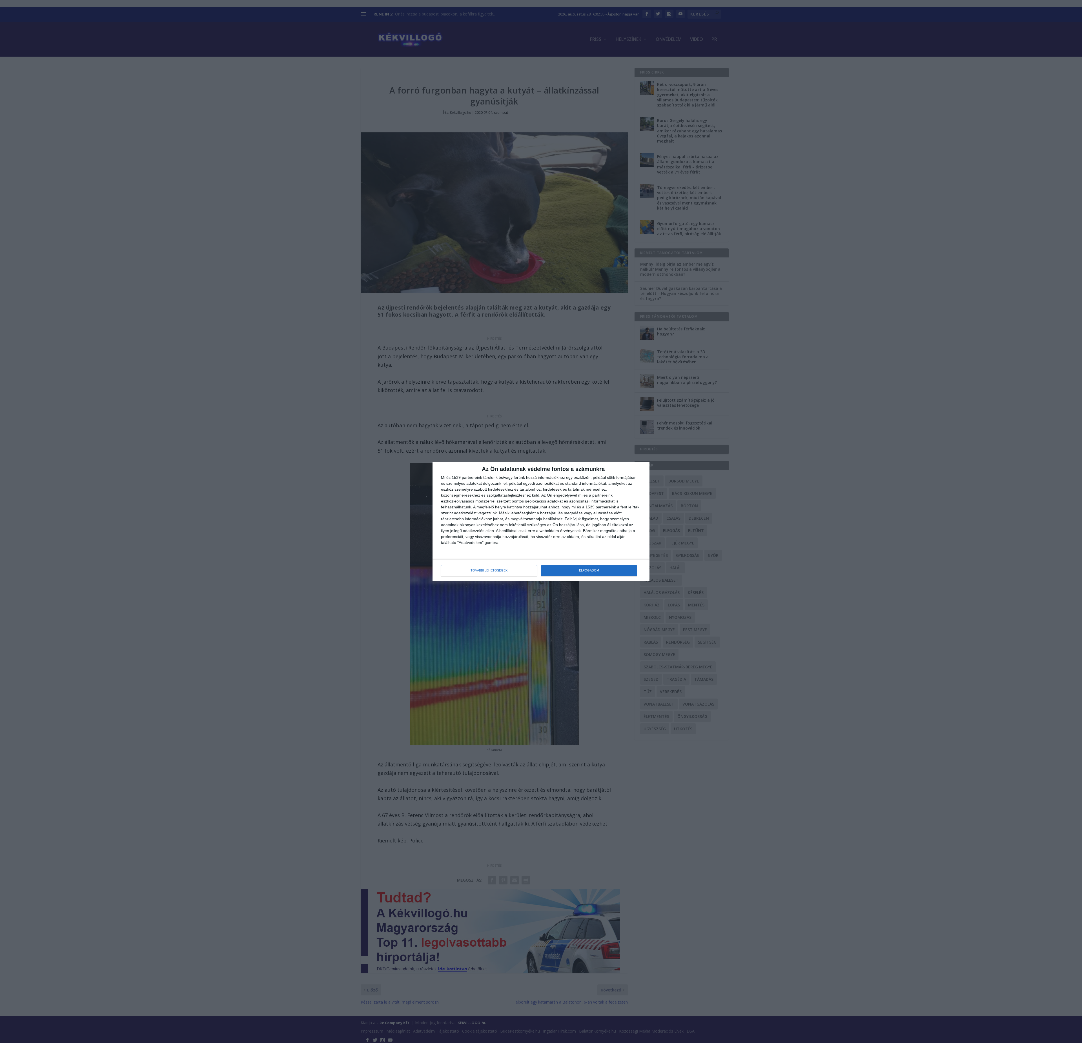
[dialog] (541, 521)
